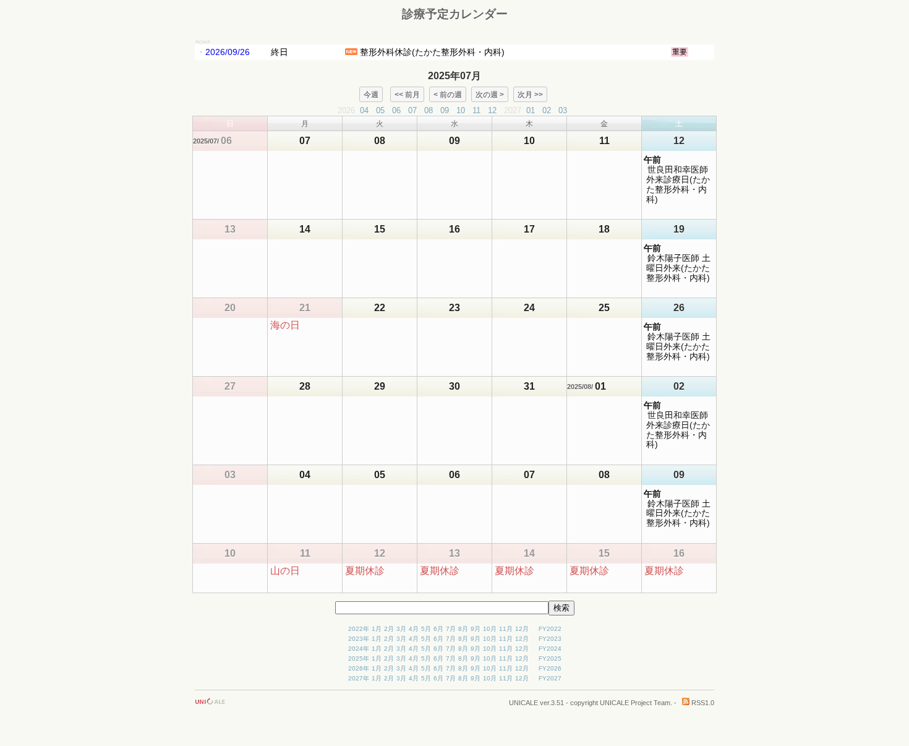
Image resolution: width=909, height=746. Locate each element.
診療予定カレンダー (455, 13)
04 (364, 110)
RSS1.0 (701, 702)
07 (412, 110)
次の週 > (490, 94)
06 (396, 110)
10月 (490, 628)
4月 (414, 628)
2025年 (358, 658)
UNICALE (523, 702)
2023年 (358, 638)
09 (444, 110)
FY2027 (550, 678)
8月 (463, 628)
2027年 (358, 678)
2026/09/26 (227, 52)
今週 (371, 94)
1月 (377, 628)
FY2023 (550, 638)
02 (546, 110)
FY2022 (550, 628)
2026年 (358, 668)
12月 (522, 628)
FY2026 (550, 668)
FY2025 (550, 658)
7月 (451, 628)
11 (476, 110)
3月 (401, 628)
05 (380, 110)
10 (460, 110)
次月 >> (530, 94)
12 (492, 110)
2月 (389, 628)
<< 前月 (407, 94)
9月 (475, 628)
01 (530, 110)
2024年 (358, 648)
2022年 (358, 628)
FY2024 (550, 648)
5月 (426, 628)
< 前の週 (447, 94)
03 (562, 110)
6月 (438, 628)
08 (428, 110)
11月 (506, 628)
